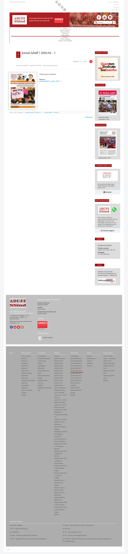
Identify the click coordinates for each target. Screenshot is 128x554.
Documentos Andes (42, 362)
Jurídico (89, 353)
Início (11, 353)
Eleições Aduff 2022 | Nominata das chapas (60, 468)
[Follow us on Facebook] (99, 17)
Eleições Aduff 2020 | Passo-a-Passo (60, 503)
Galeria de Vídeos (109, 363)
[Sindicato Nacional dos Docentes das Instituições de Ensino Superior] (42, 324)
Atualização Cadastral (25, 386)
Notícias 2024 (58, 366)
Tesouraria (24, 366)
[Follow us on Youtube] (104, 17)
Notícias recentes (59, 358)
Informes (90, 363)
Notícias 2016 (58, 385)
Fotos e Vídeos (108, 353)
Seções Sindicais (26, 373)
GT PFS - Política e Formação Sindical (74, 535)
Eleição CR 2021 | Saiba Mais (60, 494)
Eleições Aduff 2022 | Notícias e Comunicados (60, 460)
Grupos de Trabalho (15, 521)
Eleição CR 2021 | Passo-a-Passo (60, 489)
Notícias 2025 (58, 363)
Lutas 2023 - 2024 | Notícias (60, 396)
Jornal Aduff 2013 (76, 380)
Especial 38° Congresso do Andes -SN (60, 414)
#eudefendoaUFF (76, 390)
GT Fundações (14, 532)
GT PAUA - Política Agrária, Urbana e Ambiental (78, 525)
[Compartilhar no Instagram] (90, 61)
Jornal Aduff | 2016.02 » (51, 112)
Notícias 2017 (58, 383)
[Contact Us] (18, 327)
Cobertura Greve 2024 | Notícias (59, 391)
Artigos (73, 392)
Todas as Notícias (59, 388)
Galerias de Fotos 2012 (109, 377)
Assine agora (108, 230)
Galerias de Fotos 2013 (109, 372)
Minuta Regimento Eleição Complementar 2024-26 (44, 379)
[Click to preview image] (23, 91)
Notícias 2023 (58, 368)
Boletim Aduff (75, 388)
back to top (88, 117)
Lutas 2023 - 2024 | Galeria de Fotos (60, 406)
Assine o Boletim (26, 390)
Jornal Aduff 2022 (76, 358)
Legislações (41, 366)
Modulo (23, 395)
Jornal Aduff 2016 (76, 371)
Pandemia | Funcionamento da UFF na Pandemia (60, 438)
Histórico (24, 358)
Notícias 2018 (58, 380)
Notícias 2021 (58, 373)
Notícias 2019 (58, 378)
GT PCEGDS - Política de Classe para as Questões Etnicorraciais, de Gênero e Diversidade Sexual (87, 540)
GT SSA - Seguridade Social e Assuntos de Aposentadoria (28, 539)
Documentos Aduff (44, 358)
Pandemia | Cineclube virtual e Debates (60, 426)
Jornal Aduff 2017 (76, 368)
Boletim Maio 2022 (105, 158)
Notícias (56, 353)
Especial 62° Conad (60, 410)
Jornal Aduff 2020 (76, 361)
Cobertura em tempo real (44, 389)
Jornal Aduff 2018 (76, 366)
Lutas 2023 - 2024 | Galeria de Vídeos (60, 401)
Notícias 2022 (58, 371)
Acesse (108, 192)
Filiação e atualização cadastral (28, 381)
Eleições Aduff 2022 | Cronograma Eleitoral (60, 446)
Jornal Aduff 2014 (76, 378)
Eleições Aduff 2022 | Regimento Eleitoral (60, 453)
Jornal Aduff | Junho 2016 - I (50, 81)
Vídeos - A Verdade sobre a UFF (109, 359)
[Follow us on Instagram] (110, 17)
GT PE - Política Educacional (18, 529)
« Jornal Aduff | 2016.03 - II (33, 112)
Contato (23, 392)
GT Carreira (66, 529)
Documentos (42, 353)
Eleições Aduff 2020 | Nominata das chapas (60, 509)
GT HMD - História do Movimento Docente (23, 535)
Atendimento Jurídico (91, 359)
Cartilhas (73, 385)
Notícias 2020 (58, 375)
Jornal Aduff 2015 (76, 373)
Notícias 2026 (58, 361)
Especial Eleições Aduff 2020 (59, 498)
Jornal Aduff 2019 (76, 363)
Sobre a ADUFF (26, 353)
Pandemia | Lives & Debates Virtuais (60, 420)
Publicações (74, 353)
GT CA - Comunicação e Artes (72, 532)
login (8, 549)
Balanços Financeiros (25, 369)
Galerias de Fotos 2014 (109, 367)
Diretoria (24, 361)
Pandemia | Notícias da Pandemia (60, 433)
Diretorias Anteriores (24, 377)
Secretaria (24, 363)
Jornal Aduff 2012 (76, 375)
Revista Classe (75, 383)
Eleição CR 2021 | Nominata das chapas (60, 482)
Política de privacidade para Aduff (43, 370)
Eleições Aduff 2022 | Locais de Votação (60, 475)
